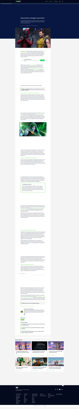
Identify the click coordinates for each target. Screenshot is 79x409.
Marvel (22, 319)
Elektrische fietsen (34, 395)
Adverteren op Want (43, 395)
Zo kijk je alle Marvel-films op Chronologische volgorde (30, 303)
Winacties (17, 403)
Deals (60, 1)
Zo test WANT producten (18, 397)
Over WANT (17, 395)
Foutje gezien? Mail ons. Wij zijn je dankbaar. (27, 306)
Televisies (33, 401)
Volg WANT (42, 60)
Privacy (49, 397)
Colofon (17, 399)
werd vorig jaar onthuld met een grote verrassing (35, 68)
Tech (46, 1)
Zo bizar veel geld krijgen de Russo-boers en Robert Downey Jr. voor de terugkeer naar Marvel (33, 89)
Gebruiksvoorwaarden (51, 395)
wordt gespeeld (36, 69)
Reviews (56, 1)
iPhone (25, 398)
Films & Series (22, 25)
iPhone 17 (33, 398)
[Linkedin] (24, 314)
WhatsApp (33, 402)
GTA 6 (33, 397)
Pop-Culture (51, 1)
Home (1, 3)
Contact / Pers (18, 400)
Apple (25, 395)
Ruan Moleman (26, 25)
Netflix (33, 399)
